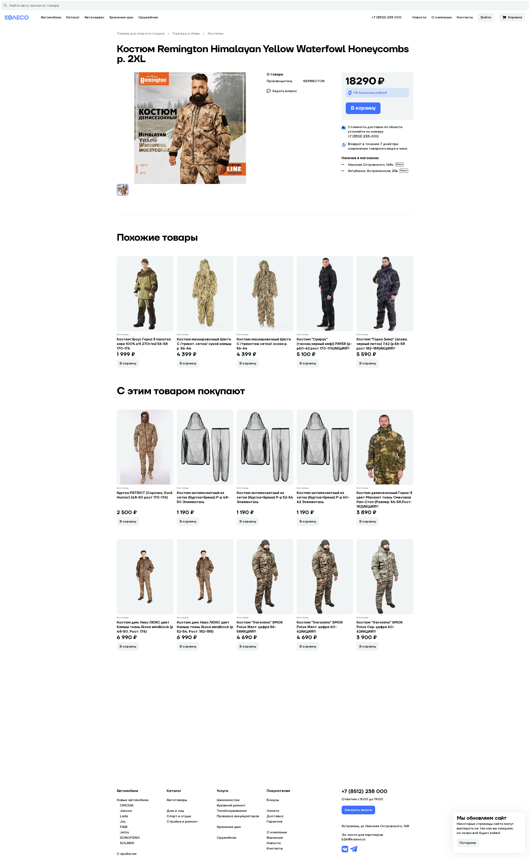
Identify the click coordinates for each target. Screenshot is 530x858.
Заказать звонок (358, 810)
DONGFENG (130, 838)
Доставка (275, 816)
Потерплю (468, 843)
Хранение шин (121, 17)
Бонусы (273, 800)
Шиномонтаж (228, 800)
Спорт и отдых (179, 816)
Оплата (273, 811)
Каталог (73, 17)
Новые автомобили (132, 800)
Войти (486, 17)
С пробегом (126, 854)
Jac (123, 822)
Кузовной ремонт (231, 805)
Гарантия (274, 822)
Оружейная (148, 17)
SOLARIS (127, 843)
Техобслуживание (232, 811)
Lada (124, 816)
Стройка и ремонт (182, 822)
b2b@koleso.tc (354, 839)
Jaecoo (126, 811)
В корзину (363, 108)
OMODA (126, 805)
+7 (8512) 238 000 (387, 17)
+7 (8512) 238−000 (363, 136)
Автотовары (177, 800)
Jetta (124, 832)
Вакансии (275, 838)
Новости (419, 17)
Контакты (465, 17)
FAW (124, 827)
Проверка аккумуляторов (238, 816)
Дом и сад (175, 811)
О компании (441, 17)
